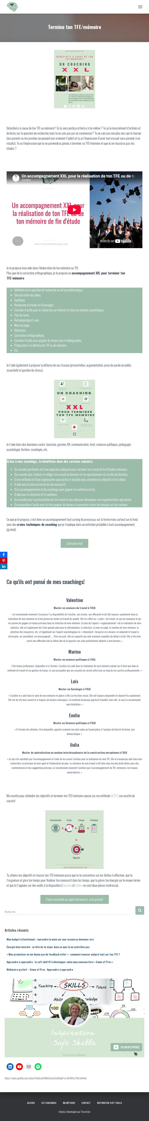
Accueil (31, 1102)
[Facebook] (3, 555)
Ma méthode (69, 1102)
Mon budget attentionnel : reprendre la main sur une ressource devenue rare (50, 939)
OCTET (114, 795)
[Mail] (28, 1066)
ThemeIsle (85, 1112)
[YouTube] (19, 1066)
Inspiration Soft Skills (109, 1102)
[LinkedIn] (10, 1066)
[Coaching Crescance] (13, 7)
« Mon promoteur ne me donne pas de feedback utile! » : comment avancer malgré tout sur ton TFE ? (63, 954)
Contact (86, 1102)
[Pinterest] (3, 560)
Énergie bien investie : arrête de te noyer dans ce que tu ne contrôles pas (48, 947)
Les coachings (48, 1102)
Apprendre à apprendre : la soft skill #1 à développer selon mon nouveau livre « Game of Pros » (60, 962)
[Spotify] (38, 1066)
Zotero (79, 885)
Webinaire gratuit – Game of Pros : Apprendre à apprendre (40, 969)
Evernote (67, 885)
